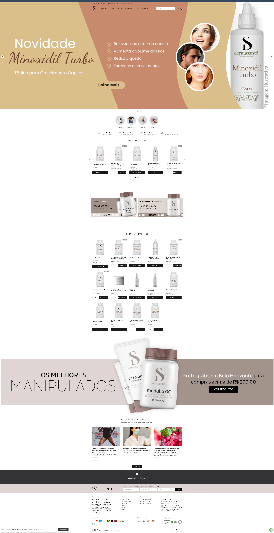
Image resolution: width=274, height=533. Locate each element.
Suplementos (103, 8)
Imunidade (145, 8)
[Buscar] (173, 8)
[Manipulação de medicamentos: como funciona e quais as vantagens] (137, 437)
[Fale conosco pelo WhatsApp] (271, 530)
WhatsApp (96, 3)
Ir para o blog (137, 466)
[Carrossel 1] (137, 57)
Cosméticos (128, 8)
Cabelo (137, 8)
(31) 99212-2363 (167, 499)
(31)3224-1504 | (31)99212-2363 (108, 3)
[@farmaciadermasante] (137, 474)
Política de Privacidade (146, 503)
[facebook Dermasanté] (181, 3)
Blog (152, 8)
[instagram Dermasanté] (179, 3)
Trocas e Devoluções (145, 499)
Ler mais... (95, 460)
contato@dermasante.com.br (125, 3)
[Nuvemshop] (176, 530)
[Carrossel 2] (160, 204)
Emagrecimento (115, 8)
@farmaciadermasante (137, 479)
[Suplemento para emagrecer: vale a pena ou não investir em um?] (168, 437)
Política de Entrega (145, 501)
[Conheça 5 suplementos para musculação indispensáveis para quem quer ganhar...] (106, 437)
